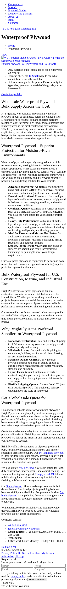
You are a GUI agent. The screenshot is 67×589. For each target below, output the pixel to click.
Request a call (28, 28)
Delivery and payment (20, 13)
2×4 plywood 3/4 (44, 474)
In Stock (34, 75)
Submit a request (37, 579)
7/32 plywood (26, 467)
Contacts (13, 22)
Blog (11, 19)
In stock (12, 7)
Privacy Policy (9, 553)
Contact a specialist (11, 94)
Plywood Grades (17, 10)
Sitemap (19, 556)
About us (13, 16)
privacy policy (18, 576)
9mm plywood (14, 486)
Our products (15, 4)
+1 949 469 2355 (10, 28)
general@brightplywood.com (24, 528)
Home (11, 45)
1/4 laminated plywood (51, 452)
